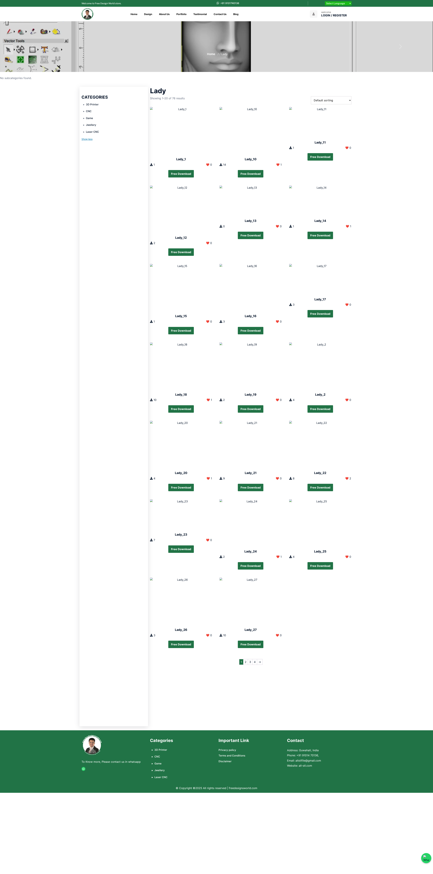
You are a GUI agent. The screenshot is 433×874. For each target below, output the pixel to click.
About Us (164, 14)
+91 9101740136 (229, 3)
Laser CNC (92, 131)
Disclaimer (225, 761)
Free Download (181, 173)
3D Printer (92, 104)
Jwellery (91, 124)
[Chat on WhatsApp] (426, 858)
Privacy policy (227, 750)
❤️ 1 (279, 164)
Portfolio (181, 14)
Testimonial (200, 14)
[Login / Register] (313, 14)
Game (89, 118)
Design (148, 14)
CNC (89, 111)
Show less (87, 139)
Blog (235, 14)
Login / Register (334, 15)
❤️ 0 (209, 164)
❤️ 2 (348, 478)
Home (134, 14)
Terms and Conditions (232, 755)
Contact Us (220, 14)
